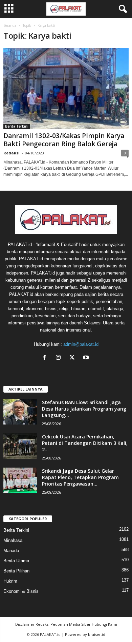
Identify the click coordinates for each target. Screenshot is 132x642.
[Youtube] (87, 358)
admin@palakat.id (80, 344)
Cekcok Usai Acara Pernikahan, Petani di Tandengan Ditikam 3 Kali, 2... (85, 443)
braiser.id (96, 634)
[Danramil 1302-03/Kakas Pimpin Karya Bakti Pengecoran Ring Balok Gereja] (66, 88)
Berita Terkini (16, 126)
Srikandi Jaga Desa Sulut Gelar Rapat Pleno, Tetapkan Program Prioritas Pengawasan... (80, 477)
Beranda (9, 25)
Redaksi (11, 152)
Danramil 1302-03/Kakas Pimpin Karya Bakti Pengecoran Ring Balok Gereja (63, 139)
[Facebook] (46, 358)
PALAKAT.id (50, 634)
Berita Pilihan (16, 570)
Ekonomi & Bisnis (21, 591)
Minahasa (12, 540)
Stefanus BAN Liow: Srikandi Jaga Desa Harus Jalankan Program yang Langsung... (84, 408)
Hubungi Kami (104, 624)
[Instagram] (60, 358)
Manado (11, 550)
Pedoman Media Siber (70, 624)
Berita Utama (16, 560)
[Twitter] (74, 358)
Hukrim (10, 581)
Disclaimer (25, 624)
